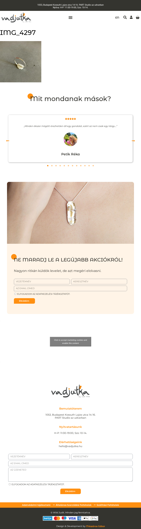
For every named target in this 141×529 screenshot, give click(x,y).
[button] (70, 17)
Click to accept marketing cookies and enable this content (70, 341)
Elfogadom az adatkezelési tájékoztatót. (43, 294)
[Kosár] (137, 18)
